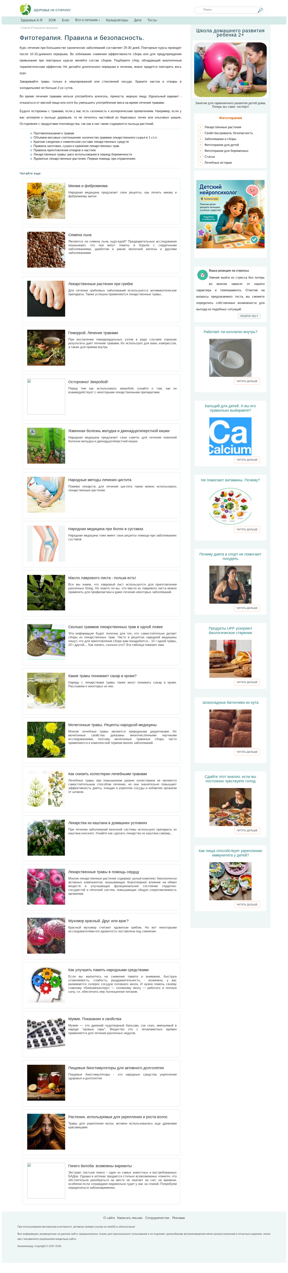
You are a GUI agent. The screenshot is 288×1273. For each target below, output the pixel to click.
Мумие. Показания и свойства (94, 1019)
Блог (65, 20)
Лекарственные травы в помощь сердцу (103, 872)
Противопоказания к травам (54, 133)
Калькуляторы (117, 20)
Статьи (210, 156)
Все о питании (87, 20)
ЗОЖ (52, 20)
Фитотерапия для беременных (227, 150)
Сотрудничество (157, 1218)
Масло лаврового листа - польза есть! (102, 578)
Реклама (178, 1218)
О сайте (109, 1218)
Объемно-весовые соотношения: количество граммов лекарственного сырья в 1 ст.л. (95, 137)
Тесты (152, 20)
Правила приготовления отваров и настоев (65, 150)
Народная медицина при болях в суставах (105, 529)
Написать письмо (129, 1218)
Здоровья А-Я (31, 20)
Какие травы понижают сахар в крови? (102, 676)
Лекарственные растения (223, 127)
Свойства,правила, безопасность (229, 133)
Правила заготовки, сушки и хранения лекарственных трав (76, 146)
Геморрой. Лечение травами (93, 333)
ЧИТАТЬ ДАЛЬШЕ (247, 381)
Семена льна (80, 235)
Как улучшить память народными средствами (108, 970)
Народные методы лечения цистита (99, 480)
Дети (137, 20)
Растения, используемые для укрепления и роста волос (118, 1117)
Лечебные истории (218, 162)
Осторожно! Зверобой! (88, 382)
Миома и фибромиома (88, 186)
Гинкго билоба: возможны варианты (100, 1166)
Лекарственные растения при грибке (100, 284)
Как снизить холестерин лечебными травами (107, 774)
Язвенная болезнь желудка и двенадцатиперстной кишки (119, 431)
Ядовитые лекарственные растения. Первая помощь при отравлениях (85, 158)
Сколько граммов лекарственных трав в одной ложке (115, 627)
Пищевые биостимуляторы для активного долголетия (116, 1068)
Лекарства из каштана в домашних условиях (107, 823)
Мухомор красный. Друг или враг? (98, 921)
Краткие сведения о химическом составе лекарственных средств (81, 141)
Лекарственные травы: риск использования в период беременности (83, 154)
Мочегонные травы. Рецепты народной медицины (112, 725)
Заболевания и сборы (220, 139)
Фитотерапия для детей (222, 145)
